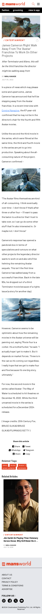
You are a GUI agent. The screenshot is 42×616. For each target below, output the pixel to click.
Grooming (18, 10)
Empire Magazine (10, 110)
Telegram (30, 450)
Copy (28, 454)
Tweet (27, 446)
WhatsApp (16, 450)
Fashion (5, 10)
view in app (34, 10)
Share (17, 446)
